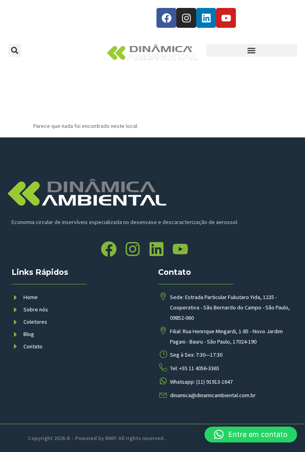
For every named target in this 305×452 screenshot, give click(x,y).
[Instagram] (186, 18)
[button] (14, 50)
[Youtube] (226, 18)
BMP (110, 438)
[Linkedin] (206, 18)
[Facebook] (166, 18)
